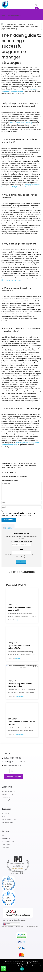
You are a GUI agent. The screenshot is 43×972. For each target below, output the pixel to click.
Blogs (3, 816)
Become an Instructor (9, 791)
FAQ (3, 836)
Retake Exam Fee (7, 822)
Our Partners (6, 797)
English (9, 924)
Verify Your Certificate (13, 777)
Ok (22, 969)
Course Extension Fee (9, 819)
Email (22, 549)
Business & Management (14, 15)
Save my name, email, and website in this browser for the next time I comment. (18, 514)
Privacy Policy (6, 844)
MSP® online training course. (12, 280)
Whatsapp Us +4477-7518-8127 (15, 762)
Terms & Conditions (8, 841)
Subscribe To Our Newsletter (21, 542)
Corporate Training (8, 794)
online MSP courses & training (21, 123)
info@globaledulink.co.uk (12, 765)
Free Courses (6, 814)
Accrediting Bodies (8, 800)
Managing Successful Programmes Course (19, 90)
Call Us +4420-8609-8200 (13, 758)
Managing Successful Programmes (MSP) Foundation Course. (21, 186)
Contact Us (5, 847)
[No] (41, 966)
